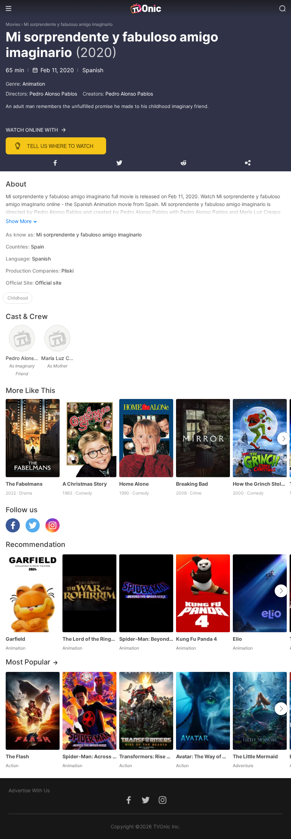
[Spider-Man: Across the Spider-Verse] (89, 711)
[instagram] (52, 530)
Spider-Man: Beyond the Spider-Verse (146, 639)
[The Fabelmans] (33, 438)
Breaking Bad (192, 484)
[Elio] (260, 593)
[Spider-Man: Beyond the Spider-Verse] (146, 593)
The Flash (17, 756)
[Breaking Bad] (203, 438)
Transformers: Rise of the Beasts (146, 756)
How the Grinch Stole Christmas (260, 484)
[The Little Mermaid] (260, 711)
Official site (48, 283)
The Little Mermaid (255, 756)
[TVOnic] (145, 8)
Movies (13, 24)
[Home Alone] (146, 438)
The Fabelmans (24, 484)
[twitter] (33, 530)
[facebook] (13, 530)
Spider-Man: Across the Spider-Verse (89, 756)
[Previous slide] (10, 438)
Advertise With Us (29, 790)
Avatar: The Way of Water (203, 756)
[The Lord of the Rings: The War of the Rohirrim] (89, 593)
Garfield (15, 639)
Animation (33, 84)
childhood (17, 298)
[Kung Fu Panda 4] (203, 593)
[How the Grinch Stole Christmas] (260, 438)
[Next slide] (283, 438)
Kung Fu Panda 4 (196, 639)
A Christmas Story (84, 484)
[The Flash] (33, 711)
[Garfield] (33, 593)
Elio (237, 639)
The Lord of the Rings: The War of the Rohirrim (89, 639)
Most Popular (28, 662)
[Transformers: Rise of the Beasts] (146, 711)
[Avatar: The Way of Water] (203, 711)
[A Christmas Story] (89, 438)
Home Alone (134, 484)
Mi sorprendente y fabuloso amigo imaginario (68, 24)
